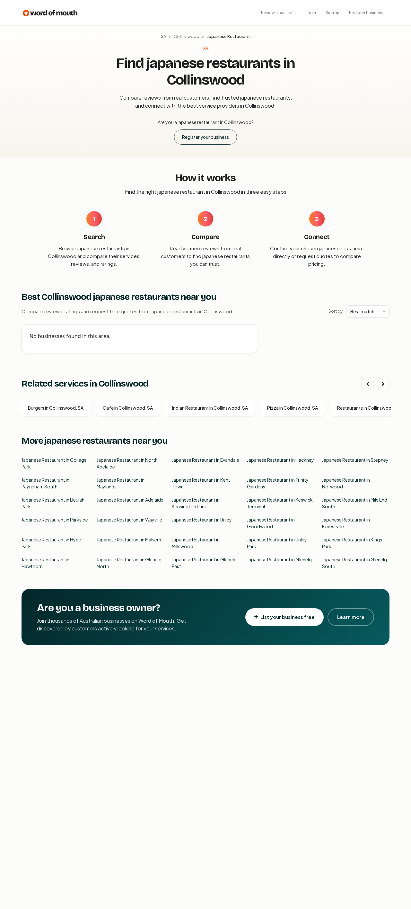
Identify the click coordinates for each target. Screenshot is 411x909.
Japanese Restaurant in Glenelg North (129, 563)
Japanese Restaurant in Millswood (196, 543)
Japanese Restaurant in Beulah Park (53, 503)
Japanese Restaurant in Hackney (280, 460)
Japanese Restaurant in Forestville (346, 523)
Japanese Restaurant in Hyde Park (51, 543)
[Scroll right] (383, 384)
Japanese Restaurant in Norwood (346, 483)
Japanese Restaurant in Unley (202, 519)
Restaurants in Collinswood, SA (369, 408)
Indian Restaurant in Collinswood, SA (210, 408)
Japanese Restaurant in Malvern (129, 539)
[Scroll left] (367, 384)
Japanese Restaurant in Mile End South (354, 503)
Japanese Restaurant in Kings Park (352, 543)
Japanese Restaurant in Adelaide (130, 500)
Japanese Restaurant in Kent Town (201, 483)
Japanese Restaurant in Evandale (205, 460)
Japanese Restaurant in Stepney (355, 460)
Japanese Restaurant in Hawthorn (45, 563)
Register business (366, 12)
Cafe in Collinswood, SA (128, 408)
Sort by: (336, 311)
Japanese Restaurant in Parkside (55, 519)
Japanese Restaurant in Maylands (120, 483)
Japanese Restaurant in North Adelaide (127, 463)
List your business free (287, 617)
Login (310, 12)
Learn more (350, 617)
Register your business (205, 137)
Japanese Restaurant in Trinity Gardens (278, 483)
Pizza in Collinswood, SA (292, 408)
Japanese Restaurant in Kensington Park (196, 503)
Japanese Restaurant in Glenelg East (204, 563)
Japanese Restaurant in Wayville (129, 519)
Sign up (332, 12)
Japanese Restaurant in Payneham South (45, 483)
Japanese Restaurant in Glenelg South (354, 563)
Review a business (278, 12)
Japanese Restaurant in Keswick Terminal (280, 503)
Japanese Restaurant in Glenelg (279, 559)
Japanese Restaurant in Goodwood (271, 523)
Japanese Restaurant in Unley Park (277, 543)
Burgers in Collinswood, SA (55, 408)
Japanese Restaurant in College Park (54, 463)
